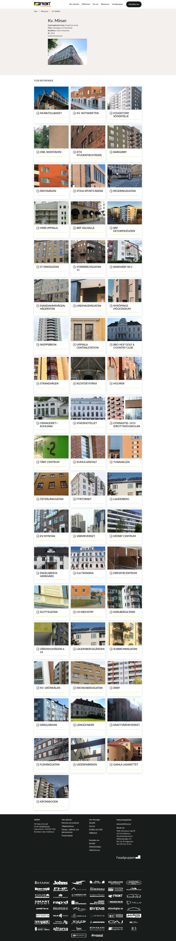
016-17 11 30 (42, 824)
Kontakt (92, 843)
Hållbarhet (86, 4)
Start (35, 11)
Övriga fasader (67, 835)
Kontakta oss (134, 4)
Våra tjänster (74, 4)
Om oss (95, 4)
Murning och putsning (70, 823)
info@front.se (44, 826)
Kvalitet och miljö (95, 829)
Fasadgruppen (117, 4)
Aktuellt (92, 823)
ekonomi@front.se (124, 824)
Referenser (105, 4)
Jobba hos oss (94, 850)
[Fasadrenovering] (128, 857)
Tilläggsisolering (68, 826)
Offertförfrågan (95, 847)
